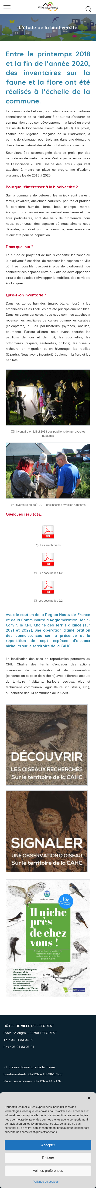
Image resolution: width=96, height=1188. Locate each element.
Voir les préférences (48, 1170)
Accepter (48, 1145)
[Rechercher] (88, 7)
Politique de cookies (45, 1181)
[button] (89, 1098)
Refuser (48, 1158)
